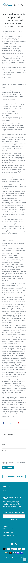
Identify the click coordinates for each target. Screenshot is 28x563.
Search (5, 490)
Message (4, 450)
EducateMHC (11, 557)
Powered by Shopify (19, 557)
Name (3, 437)
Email (3, 444)
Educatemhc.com (16, 33)
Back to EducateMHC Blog (15, 476)
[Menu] (25, 5)
